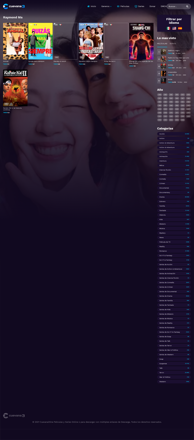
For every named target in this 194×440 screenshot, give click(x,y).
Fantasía (162, 210)
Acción (162, 134)
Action (161, 138)
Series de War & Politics (168, 350)
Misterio (162, 224)
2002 (159, 109)
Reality (162, 246)
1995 (188, 102)
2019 (188, 116)
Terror (161, 372)
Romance (163, 251)
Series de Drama (165, 296)
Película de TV (164, 242)
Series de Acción (165, 264)
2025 (182, 120)
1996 (159, 105)
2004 (171, 109)
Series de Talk (164, 341)
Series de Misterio (166, 314)
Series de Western (166, 354)
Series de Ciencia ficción (169, 278)
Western (162, 381)
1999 (177, 105)
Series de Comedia (166, 282)
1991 (171, 102)
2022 (171, 120)
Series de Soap (165, 336)
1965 (177, 94)
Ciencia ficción (165, 170)
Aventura (162, 161)
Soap (161, 359)
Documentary (164, 192)
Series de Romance (166, 327)
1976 (188, 94)
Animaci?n (163, 152)
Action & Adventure (166, 143)
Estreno (162, 201)
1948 (159, 94)
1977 (159, 98)
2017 (177, 116)
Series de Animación (167, 273)
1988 (188, 98)
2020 (159, 120)
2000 (182, 105)
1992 (177, 102)
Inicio (93, 6)
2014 (159, 116)
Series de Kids (164, 309)
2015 (165, 116)
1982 (165, 98)
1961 (171, 94)
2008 (159, 112)
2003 (165, 109)
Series (141, 6)
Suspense (163, 363)
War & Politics (164, 377)
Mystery (162, 233)
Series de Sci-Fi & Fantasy (169, 332)
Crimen (162, 183)
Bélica (161, 165)
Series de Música (166, 318)
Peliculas (124, 6)
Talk (160, 368)
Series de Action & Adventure (170, 269)
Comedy (162, 179)
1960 (165, 94)
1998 (171, 105)
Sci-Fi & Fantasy (165, 255)
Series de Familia (166, 300)
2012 (182, 112)
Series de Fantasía (166, 305)
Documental (164, 188)
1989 (159, 102)
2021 (165, 120)
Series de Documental (168, 291)
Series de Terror (165, 345)
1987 (182, 98)
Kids (161, 219)
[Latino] (168, 28)
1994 (182, 102)
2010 (171, 112)
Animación (163, 156)
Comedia (162, 174)
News (161, 237)
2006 (182, 109)
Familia (162, 206)
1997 (165, 105)
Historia (162, 215)
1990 (165, 102)
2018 (182, 116)
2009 (165, 112)
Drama (161, 197)
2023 (176, 120)
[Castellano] (180, 28)
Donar (152, 6)
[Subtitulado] (174, 28)
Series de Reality (165, 323)
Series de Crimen (166, 287)
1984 (171, 98)
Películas (162, 43)
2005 (176, 109)
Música (162, 228)
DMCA (164, 6)
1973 (182, 94)
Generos (105, 6)
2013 (188, 112)
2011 (177, 112)
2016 (171, 116)
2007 (188, 109)
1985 (177, 98)
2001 (188, 105)
